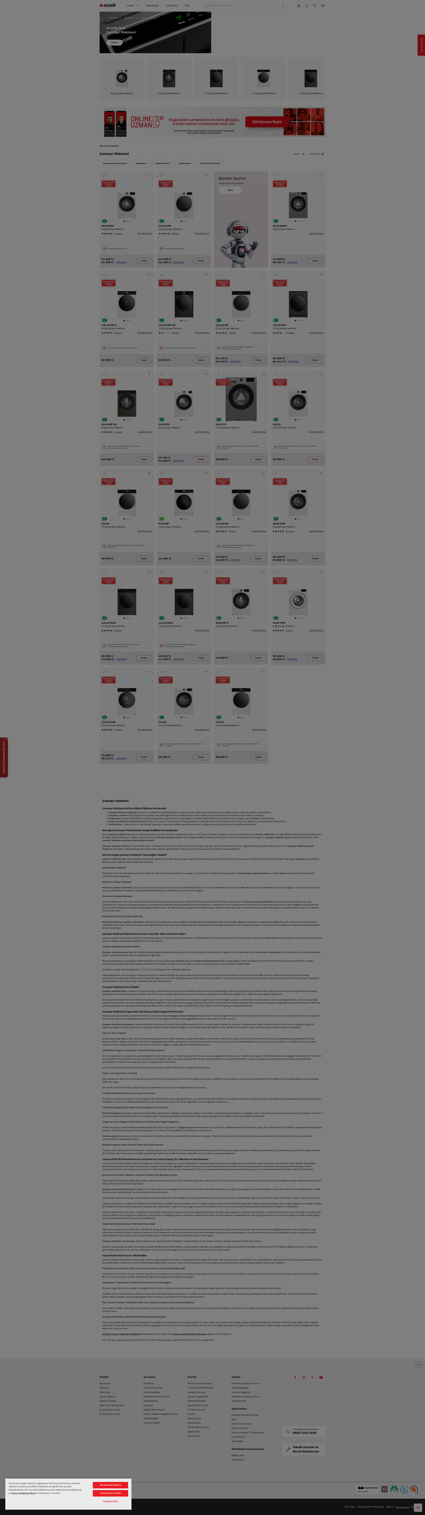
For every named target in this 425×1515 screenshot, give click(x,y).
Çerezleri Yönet (110, 1501)
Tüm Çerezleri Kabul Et (110, 1485)
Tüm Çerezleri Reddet (110, 1493)
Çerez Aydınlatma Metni (23, 1493)
